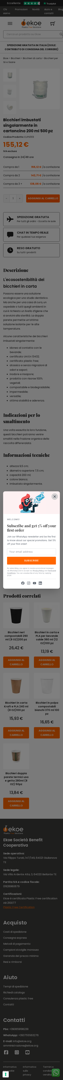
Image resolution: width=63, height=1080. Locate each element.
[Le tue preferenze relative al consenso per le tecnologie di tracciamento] (6, 1074)
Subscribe (31, 560)
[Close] (55, 496)
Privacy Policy (38, 571)
